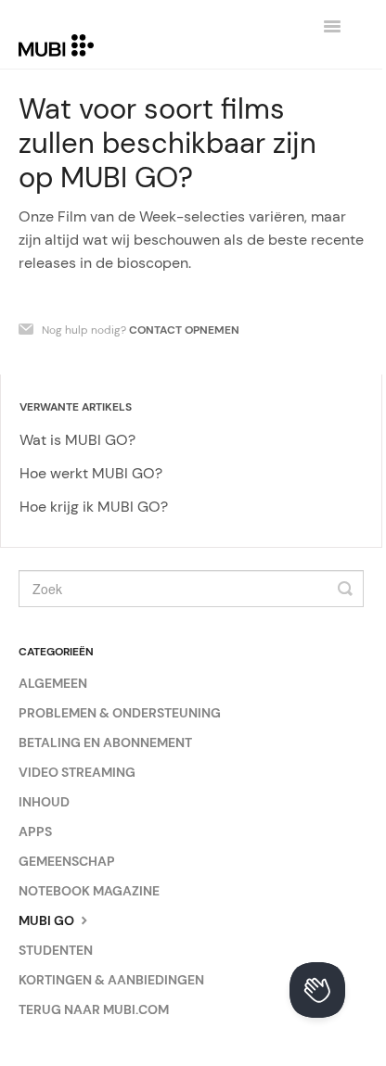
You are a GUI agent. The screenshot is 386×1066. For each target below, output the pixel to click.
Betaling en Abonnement (105, 742)
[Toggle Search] (345, 588)
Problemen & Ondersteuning (120, 712)
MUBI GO (48, 920)
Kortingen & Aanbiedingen (111, 979)
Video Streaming (77, 772)
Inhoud (44, 801)
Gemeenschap (67, 861)
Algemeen (53, 683)
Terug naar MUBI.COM (94, 1009)
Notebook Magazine (89, 890)
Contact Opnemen (184, 330)
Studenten (56, 950)
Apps (35, 831)
